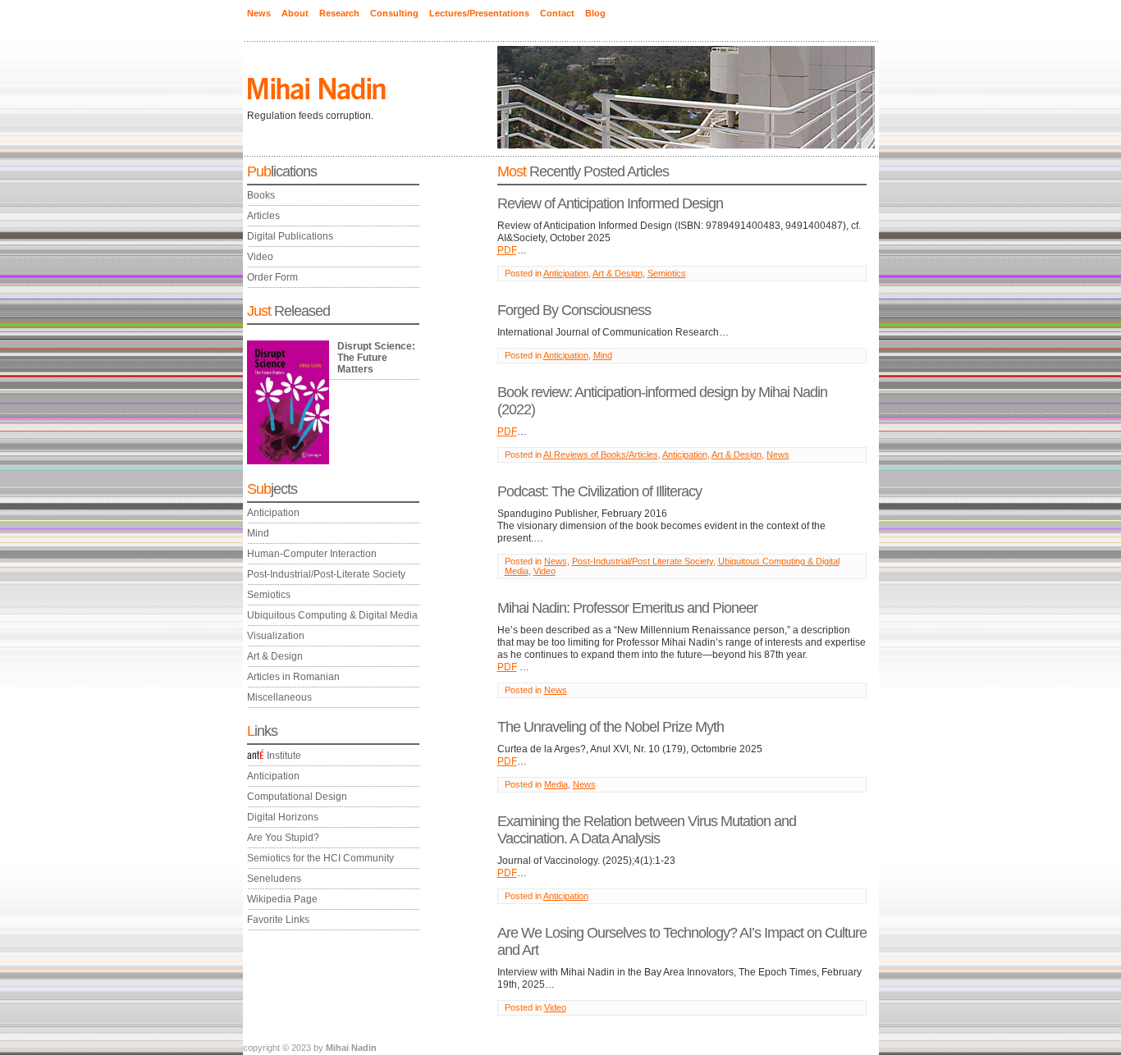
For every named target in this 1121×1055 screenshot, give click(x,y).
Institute (284, 755)
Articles (263, 216)
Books (261, 195)
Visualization (275, 636)
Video (260, 257)
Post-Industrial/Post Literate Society (642, 561)
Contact (557, 13)
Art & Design (275, 656)
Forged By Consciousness (574, 310)
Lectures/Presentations (479, 13)
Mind (258, 533)
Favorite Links (278, 919)
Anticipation (273, 512)
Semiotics (269, 595)
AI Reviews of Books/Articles (600, 454)
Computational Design (297, 796)
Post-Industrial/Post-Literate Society (326, 574)
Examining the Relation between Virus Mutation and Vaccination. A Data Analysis (646, 830)
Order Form (272, 277)
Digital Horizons (282, 817)
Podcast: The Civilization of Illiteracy (599, 491)
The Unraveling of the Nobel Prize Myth (610, 727)
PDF (507, 250)
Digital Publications (290, 236)
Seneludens (274, 878)
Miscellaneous (279, 697)
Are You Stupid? (283, 837)
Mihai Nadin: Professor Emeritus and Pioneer (627, 608)
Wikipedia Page (282, 899)
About (295, 13)
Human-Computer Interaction (312, 553)
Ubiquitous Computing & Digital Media (332, 615)
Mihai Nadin (351, 1048)
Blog (595, 13)
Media (556, 784)
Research (339, 13)
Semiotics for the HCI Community (320, 858)
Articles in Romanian (293, 677)
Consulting (394, 13)
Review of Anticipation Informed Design (610, 203)
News (259, 13)
